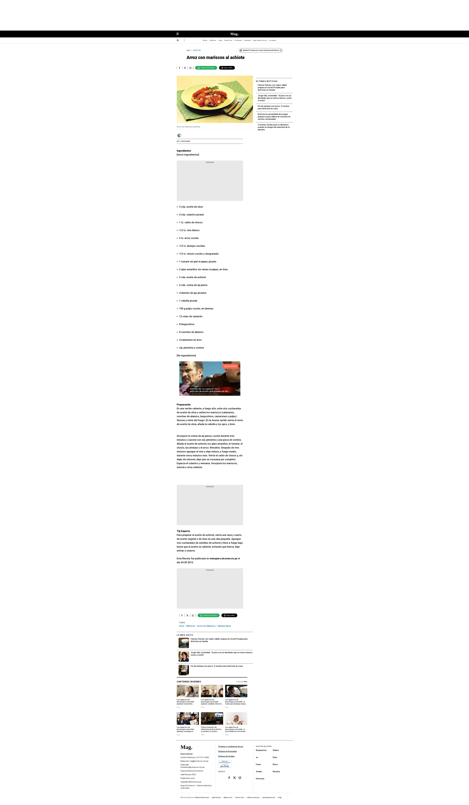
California (213, 40)
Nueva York (228, 40)
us (257, 757)
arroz (181, 626)
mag (279, 798)
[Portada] (186, 751)
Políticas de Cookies (226, 756)
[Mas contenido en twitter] (234, 777)
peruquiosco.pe (269, 798)
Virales (259, 771)
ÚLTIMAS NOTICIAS (267, 81)
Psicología (238, 40)
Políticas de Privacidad (227, 751)
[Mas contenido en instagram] (240, 777)
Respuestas (261, 750)
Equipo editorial (186, 754)
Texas (220, 40)
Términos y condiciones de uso (230, 747)
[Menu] (178, 34)
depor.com (228, 798)
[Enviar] (178, 40)
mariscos (191, 626)
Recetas (276, 771)
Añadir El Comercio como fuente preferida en (261, 50)
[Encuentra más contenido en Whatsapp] (190, 67)
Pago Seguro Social (259, 40)
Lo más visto (185, 635)
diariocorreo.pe (253, 798)
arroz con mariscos (206, 626)
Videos (276, 750)
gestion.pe (216, 798)
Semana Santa (224, 626)
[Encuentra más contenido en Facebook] (179, 67)
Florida (205, 40)
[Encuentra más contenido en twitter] (185, 67)
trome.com (239, 798)
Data (275, 757)
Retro (275, 764)
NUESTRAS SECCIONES (264, 746)
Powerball (247, 40)
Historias (260, 778)
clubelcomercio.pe (201, 798)
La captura (272, 40)
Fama (258, 764)
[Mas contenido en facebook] (229, 777)
